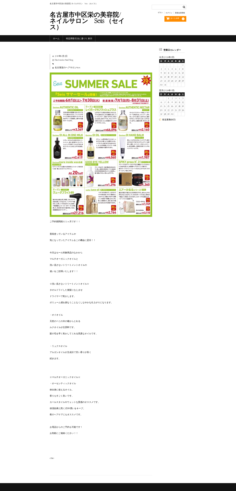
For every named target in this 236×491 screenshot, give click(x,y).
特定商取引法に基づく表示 (79, 38)
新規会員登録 (180, 13)
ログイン (169, 13)
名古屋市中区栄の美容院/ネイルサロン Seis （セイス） (87, 20)
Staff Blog (69, 59)
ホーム (56, 38)
